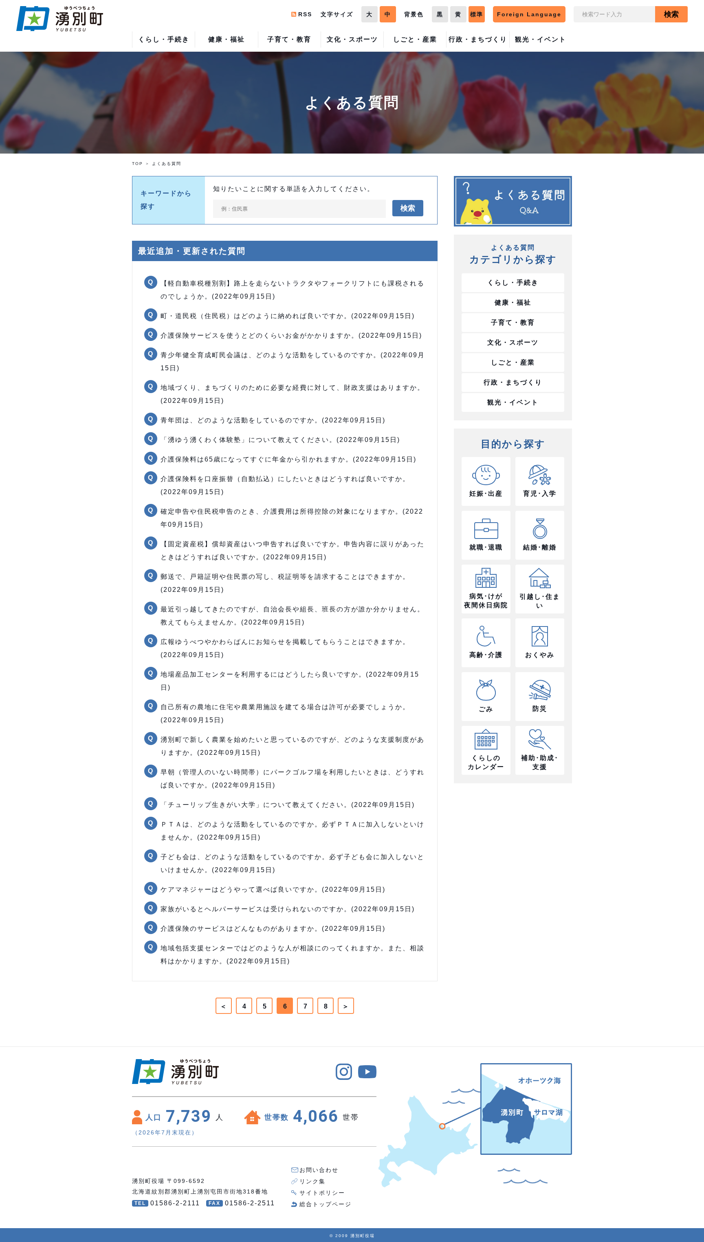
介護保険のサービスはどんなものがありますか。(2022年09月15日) (273, 928)
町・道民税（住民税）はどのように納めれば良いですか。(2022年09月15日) (288, 315)
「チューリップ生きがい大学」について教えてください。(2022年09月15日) (288, 804)
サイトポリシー (322, 1192)
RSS (305, 14)
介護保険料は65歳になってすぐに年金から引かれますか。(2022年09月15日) (288, 459)
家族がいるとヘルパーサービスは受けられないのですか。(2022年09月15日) (288, 909)
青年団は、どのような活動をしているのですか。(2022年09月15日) (273, 420)
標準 (476, 14)
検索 (671, 14)
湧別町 (59, 18)
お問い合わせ (319, 1170)
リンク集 (312, 1181)
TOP (137, 163)
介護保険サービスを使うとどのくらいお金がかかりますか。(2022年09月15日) (291, 335)
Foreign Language (529, 14)
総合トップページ (325, 1204)
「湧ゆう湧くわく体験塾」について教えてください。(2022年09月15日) (280, 439)
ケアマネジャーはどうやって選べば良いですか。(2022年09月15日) (273, 889)
